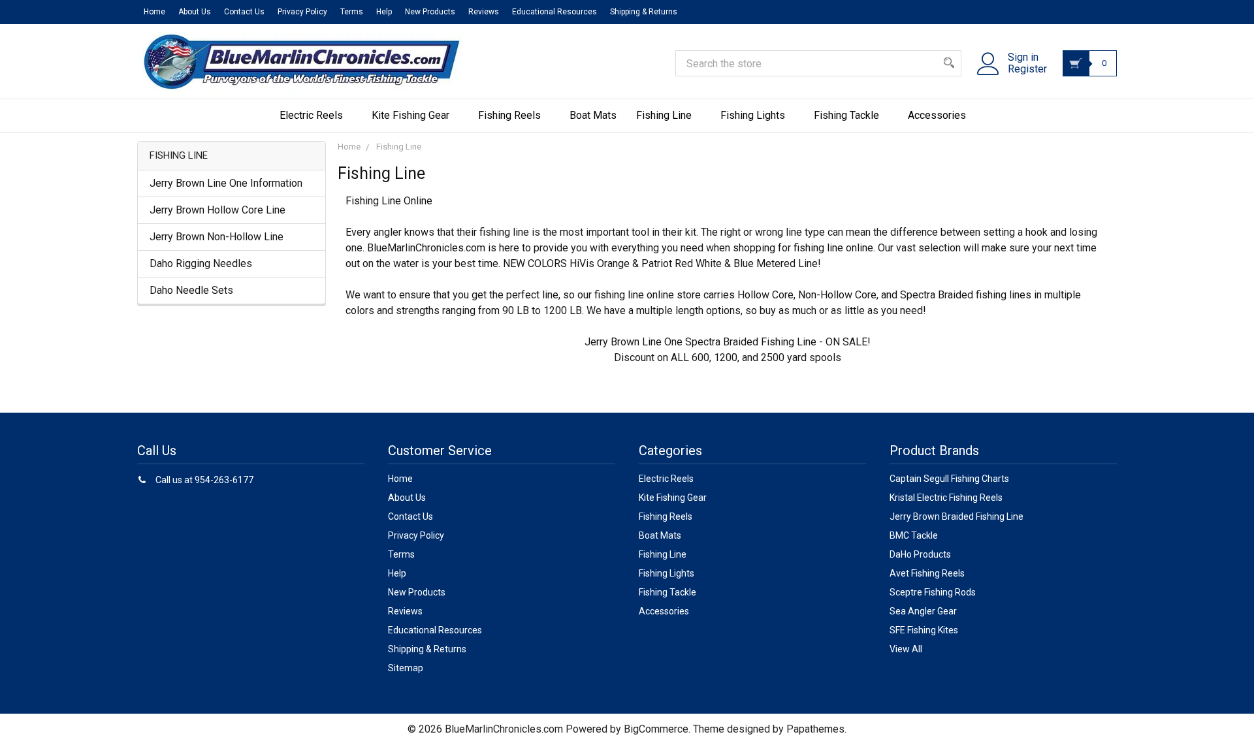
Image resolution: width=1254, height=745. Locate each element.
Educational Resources (554, 11)
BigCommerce (656, 729)
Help (384, 11)
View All (906, 649)
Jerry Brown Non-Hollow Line (216, 236)
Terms (351, 11)
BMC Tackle (914, 535)
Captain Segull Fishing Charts (949, 478)
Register (1027, 69)
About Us (194, 11)
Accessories (937, 115)
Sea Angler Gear (923, 611)
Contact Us (244, 11)
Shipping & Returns (643, 11)
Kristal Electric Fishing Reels (946, 497)
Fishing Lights (752, 115)
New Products (430, 11)
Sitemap (405, 668)
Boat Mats (593, 115)
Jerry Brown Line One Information (226, 183)
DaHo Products (920, 554)
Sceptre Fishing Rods (933, 592)
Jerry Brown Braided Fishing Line (956, 516)
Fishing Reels (509, 115)
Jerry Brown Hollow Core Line (217, 210)
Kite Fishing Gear (410, 115)
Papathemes (815, 729)
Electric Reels (311, 115)
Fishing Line (664, 115)
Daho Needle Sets (191, 290)
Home (154, 11)
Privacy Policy (302, 11)
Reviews (483, 11)
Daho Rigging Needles (201, 263)
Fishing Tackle (846, 115)
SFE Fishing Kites (924, 630)
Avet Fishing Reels (927, 573)
